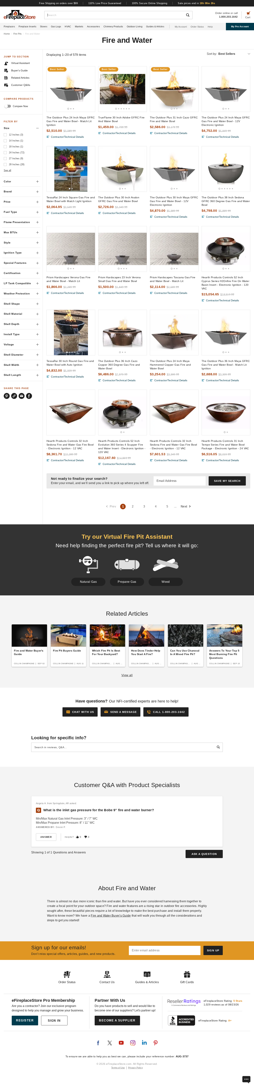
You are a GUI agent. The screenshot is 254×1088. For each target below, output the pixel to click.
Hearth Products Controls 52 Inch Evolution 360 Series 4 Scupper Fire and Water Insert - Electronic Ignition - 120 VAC (122, 446)
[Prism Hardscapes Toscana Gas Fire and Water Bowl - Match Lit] (174, 249)
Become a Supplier (117, 1020)
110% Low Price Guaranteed (104, 3)
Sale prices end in (196, 3)
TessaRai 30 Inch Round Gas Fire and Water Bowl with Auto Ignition (70, 363)
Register (25, 1020)
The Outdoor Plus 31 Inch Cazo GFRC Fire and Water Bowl (174, 119)
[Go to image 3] (73, 108)
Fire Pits (17, 34)
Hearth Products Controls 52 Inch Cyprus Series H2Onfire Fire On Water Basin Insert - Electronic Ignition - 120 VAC (225, 283)
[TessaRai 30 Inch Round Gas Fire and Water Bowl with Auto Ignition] (71, 332)
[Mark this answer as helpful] (77, 837)
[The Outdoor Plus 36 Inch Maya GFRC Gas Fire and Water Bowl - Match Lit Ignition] (226, 332)
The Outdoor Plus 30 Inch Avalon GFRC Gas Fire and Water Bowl (118, 199)
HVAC (68, 26)
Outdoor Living (134, 26)
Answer (46, 837)
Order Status (197, 26)
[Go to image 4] (123, 108)
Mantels (79, 26)
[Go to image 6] (129, 108)
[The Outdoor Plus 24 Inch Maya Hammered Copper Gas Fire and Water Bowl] (174, 332)
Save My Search (227, 480)
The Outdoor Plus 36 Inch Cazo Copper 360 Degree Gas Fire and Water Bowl (119, 365)
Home (7, 34)
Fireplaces (9, 26)
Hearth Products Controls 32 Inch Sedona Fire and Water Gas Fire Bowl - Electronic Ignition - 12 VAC (70, 444)
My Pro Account (240, 26)
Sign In (54, 1020)
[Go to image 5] (126, 108)
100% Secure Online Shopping (149, 3)
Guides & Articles (155, 26)
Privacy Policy (135, 1067)
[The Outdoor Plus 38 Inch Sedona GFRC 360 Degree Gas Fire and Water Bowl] (226, 169)
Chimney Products (113, 26)
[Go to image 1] (68, 108)
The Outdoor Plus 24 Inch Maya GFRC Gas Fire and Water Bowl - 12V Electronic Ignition (226, 121)
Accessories (93, 26)
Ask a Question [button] (204, 853)
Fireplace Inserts (27, 26)
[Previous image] (51, 89)
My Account (181, 26)
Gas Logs (56, 26)
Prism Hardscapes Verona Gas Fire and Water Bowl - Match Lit (68, 279)
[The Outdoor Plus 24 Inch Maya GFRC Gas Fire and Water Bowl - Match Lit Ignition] (71, 89)
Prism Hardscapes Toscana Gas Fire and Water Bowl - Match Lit (172, 279)
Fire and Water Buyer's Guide (111, 915)
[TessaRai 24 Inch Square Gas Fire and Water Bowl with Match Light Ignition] (71, 169)
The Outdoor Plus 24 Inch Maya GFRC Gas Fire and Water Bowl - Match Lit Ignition (70, 121)
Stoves (43, 26)
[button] (120, 712)
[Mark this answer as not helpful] (85, 837)
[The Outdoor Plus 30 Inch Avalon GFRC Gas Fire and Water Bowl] (122, 169)
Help (210, 26)
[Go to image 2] (70, 108)
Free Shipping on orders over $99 (58, 3)
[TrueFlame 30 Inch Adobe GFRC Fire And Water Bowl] (122, 89)
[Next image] (91, 89)
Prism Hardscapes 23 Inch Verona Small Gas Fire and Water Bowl (119, 279)
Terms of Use (118, 1067)
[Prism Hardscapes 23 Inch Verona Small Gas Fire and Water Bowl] (122, 249)
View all (127, 675)
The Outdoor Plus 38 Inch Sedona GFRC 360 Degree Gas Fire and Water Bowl (226, 201)
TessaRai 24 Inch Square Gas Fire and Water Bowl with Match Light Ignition (70, 199)
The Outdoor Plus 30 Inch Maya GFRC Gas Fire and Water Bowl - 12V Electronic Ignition (174, 201)
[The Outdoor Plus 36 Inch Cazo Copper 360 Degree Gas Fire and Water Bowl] (122, 332)
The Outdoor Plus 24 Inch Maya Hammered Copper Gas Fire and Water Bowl (170, 365)
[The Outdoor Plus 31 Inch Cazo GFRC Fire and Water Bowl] (174, 89)
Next (184, 506)
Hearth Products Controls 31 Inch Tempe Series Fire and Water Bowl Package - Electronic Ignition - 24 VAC (225, 444)
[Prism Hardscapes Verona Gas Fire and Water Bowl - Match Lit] (71, 249)
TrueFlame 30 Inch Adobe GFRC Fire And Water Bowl (121, 119)
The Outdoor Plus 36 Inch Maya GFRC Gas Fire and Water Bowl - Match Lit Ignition (226, 365)
